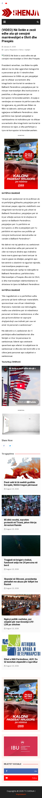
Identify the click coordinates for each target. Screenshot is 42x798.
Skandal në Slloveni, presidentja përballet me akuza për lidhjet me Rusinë (21, 582)
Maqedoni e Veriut (17, 50)
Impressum (21, 794)
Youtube (6, 3)
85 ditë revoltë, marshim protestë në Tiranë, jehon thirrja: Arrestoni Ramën (20, 522)
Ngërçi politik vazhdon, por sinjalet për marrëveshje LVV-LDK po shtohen (19, 622)
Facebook (2, 3)
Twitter (10, 445)
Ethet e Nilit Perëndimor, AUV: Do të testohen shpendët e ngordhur (21, 660)
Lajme (6, 50)
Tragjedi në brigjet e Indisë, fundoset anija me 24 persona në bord (20, 563)
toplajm (27, 50)
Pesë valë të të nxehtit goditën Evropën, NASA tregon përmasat (20, 483)
